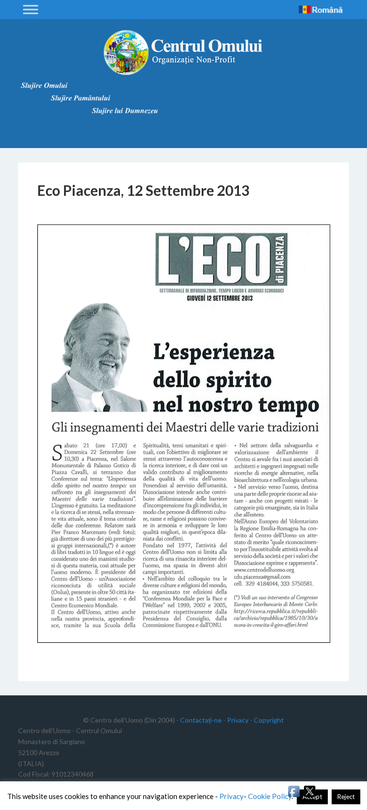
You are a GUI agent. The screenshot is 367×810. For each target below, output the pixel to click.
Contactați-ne (201, 720)
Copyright (269, 720)
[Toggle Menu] (30, 9)
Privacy (237, 720)
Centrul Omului (183, 52)
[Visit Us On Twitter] (309, 795)
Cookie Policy (269, 796)
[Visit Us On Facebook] (294, 795)
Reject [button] (346, 796)
